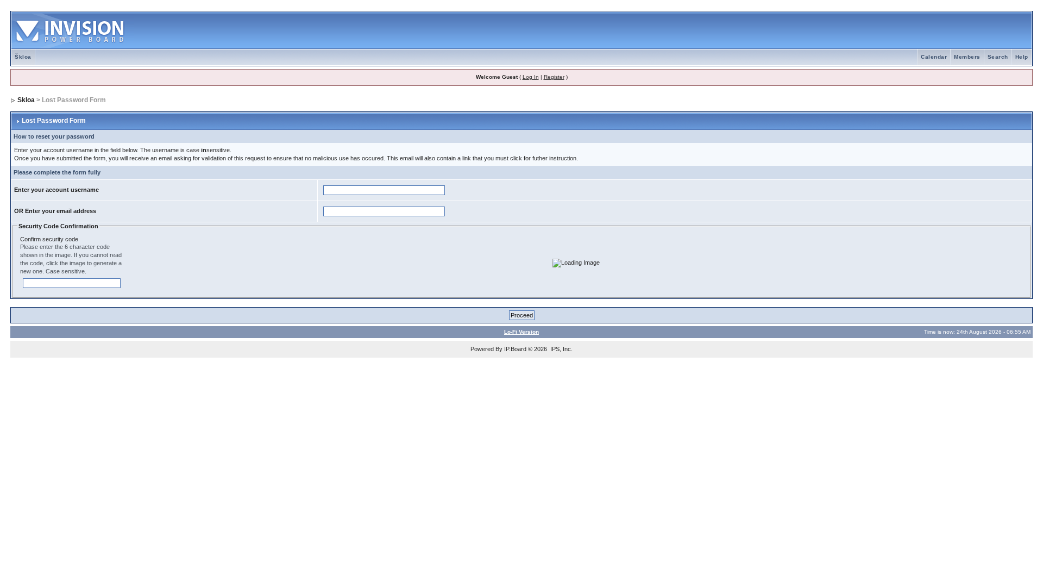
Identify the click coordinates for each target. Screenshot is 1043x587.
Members (967, 57)
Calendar (934, 57)
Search (998, 57)
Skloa (26, 100)
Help (1021, 57)
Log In (531, 77)
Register (554, 77)
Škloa (23, 57)
